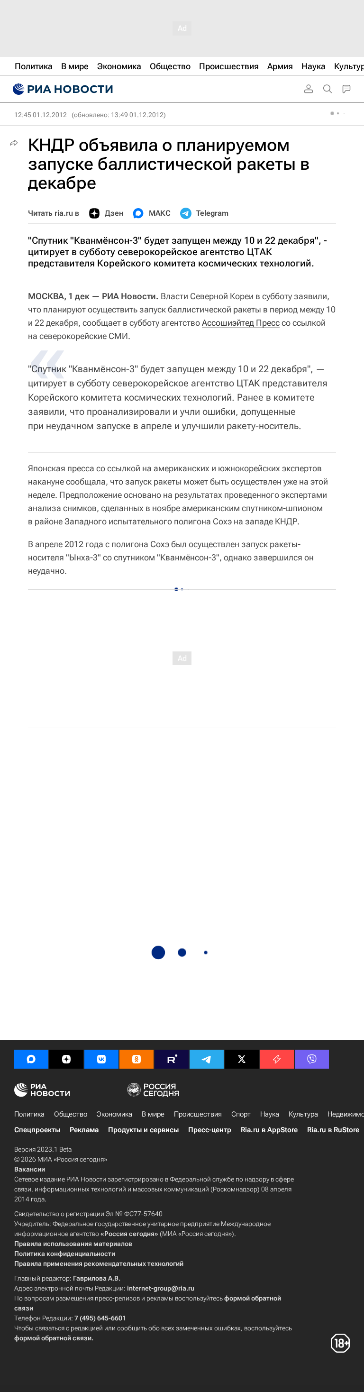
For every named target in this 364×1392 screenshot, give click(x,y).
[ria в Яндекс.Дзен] (66, 1059)
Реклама (84, 1130)
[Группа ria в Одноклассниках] (136, 1059)
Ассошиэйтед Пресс (241, 323)
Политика (29, 1114)
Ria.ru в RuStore (333, 1130)
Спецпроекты (37, 1130)
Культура (303, 1114)
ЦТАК (248, 383)
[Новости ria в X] (242, 1059)
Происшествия (198, 1114)
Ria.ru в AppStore (269, 1130)
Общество (70, 1114)
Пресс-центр (209, 1130)
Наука (269, 1114)
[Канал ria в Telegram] (207, 1059)
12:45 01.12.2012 (40, 115)
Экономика (114, 1114)
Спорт (241, 1114)
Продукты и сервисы (143, 1130)
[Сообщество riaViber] (312, 1059)
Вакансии (29, 1169)
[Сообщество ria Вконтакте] (101, 1059)
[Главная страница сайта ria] (61, 89)
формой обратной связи (52, 1338)
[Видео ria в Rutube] (172, 1059)
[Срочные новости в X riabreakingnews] (277, 1059)
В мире (153, 1114)
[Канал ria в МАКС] (31, 1059)
